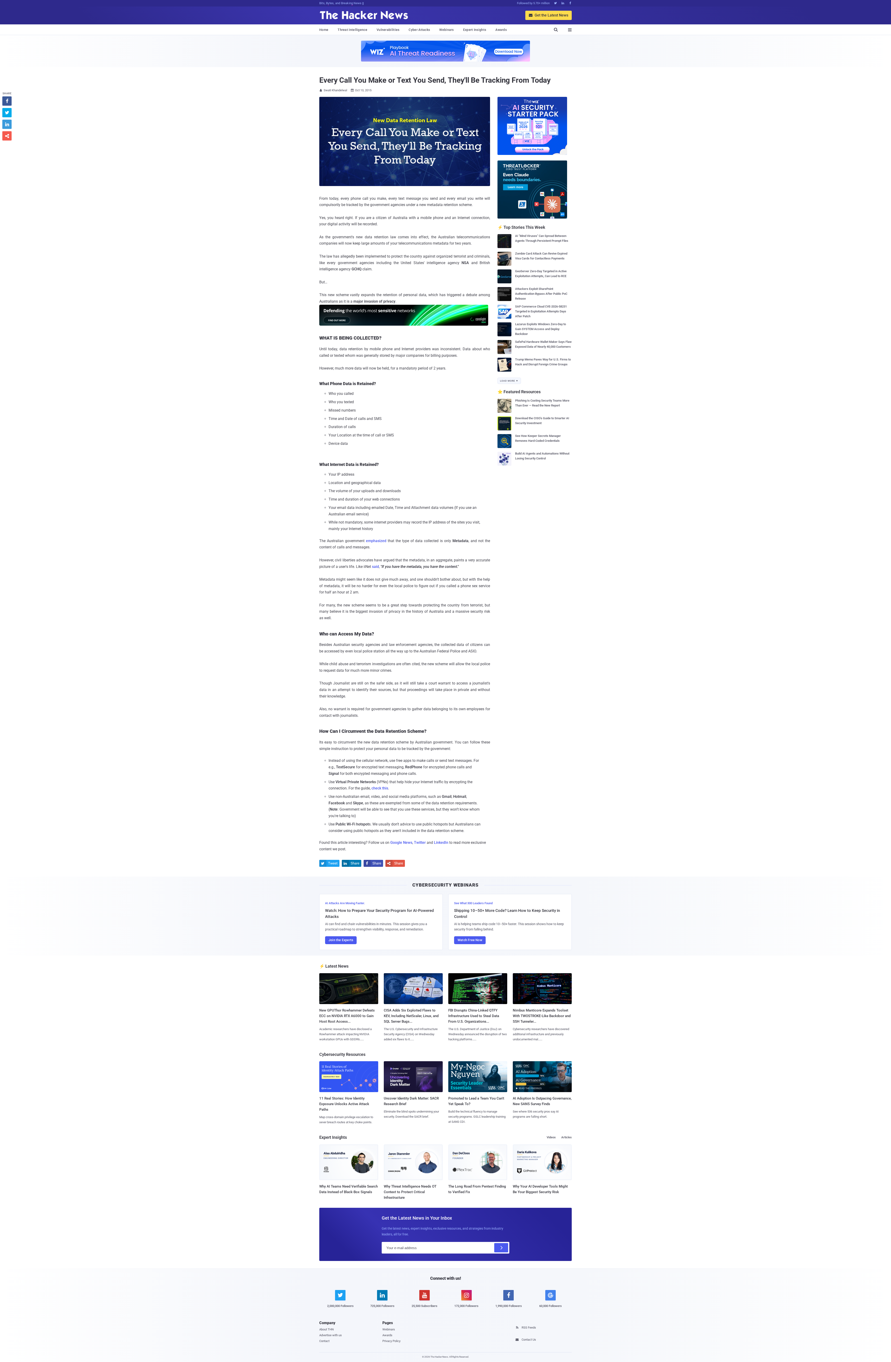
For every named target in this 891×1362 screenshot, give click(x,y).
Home (323, 30)
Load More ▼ (509, 381)
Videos (551, 1137)
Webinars (446, 30)
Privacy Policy (391, 1341)
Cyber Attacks (419, 30)
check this (379, 788)
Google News (401, 842)
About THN (326, 1329)
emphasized (376, 541)
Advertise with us (330, 1335)
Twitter (420, 842)
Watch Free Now (470, 940)
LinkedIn (441, 842)
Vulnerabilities (388, 30)
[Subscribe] (501, 1247)
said (375, 566)
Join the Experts (341, 940)
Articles (566, 1137)
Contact (324, 1341)
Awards (501, 30)
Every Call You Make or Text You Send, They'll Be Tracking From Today (435, 80)
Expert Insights (474, 30)
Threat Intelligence (352, 30)
